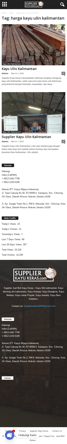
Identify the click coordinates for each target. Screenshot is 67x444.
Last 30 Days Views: (12, 244)
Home (4, 13)
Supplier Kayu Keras (39, 431)
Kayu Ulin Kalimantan (12, 64)
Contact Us (57, 431)
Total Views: (8, 249)
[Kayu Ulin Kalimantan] (33, 44)
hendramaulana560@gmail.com (39, 306)
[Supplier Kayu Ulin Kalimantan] (33, 112)
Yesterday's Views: (11, 234)
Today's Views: (9, 224)
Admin (5, 73)
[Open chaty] (9, 435)
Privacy (22, 431)
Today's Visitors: (10, 229)
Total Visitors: (9, 255)
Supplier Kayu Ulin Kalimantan (26, 137)
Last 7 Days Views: (12, 239)
